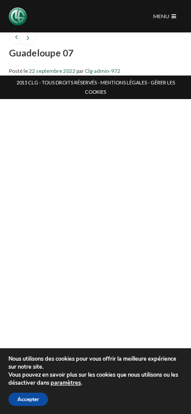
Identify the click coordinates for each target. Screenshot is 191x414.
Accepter (28, 399)
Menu (161, 16)
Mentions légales (123, 82)
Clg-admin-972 (102, 71)
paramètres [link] (66, 382)
